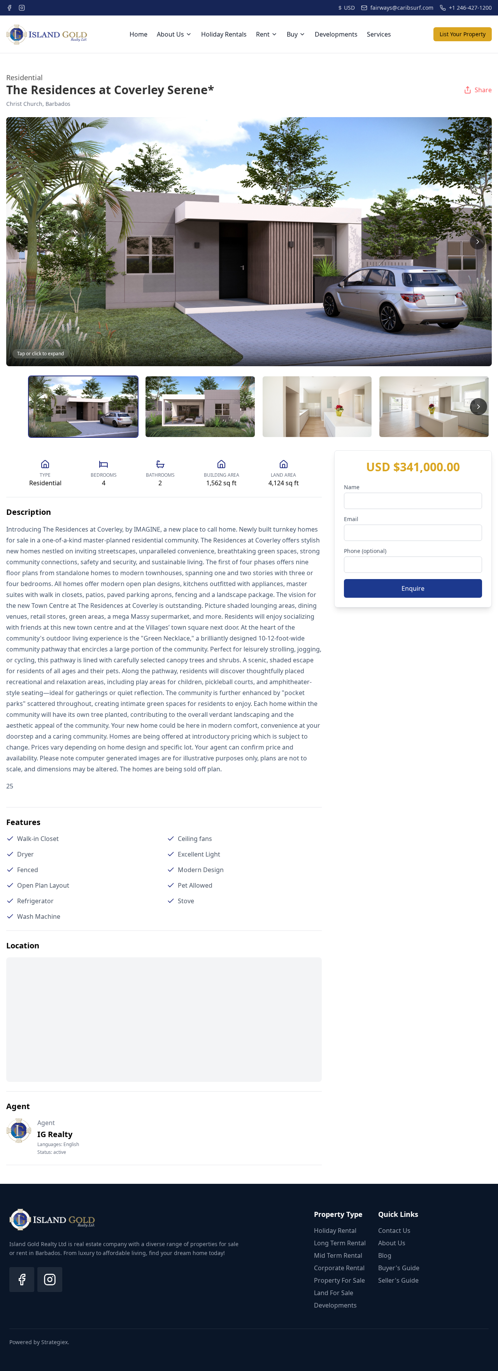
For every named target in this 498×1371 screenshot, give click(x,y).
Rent (263, 34)
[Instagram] (49, 1279)
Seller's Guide (398, 1280)
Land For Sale (333, 1292)
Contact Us (394, 1230)
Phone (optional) (365, 551)
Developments (336, 34)
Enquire (413, 588)
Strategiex (54, 1342)
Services (379, 34)
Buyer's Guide (398, 1268)
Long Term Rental (340, 1243)
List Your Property (463, 34)
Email (351, 519)
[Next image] (478, 241)
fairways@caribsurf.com (401, 7)
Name (351, 487)
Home (138, 34)
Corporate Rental (339, 1268)
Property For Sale (339, 1280)
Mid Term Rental (338, 1255)
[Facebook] (21, 1279)
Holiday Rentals (224, 34)
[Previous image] (20, 241)
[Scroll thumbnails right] (478, 406)
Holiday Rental (335, 1230)
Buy (292, 34)
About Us (170, 34)
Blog (384, 1255)
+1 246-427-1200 (470, 7)
